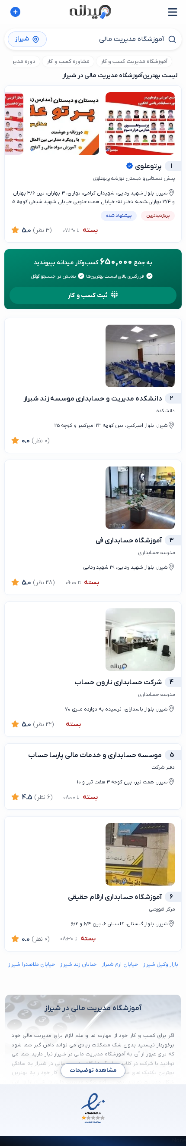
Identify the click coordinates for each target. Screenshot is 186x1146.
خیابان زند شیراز (78, 964)
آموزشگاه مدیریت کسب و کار (134, 61)
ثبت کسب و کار (88, 295)
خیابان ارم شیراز (120, 964)
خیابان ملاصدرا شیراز (31, 964)
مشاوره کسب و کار (68, 61)
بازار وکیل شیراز (160, 964)
